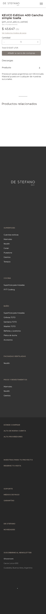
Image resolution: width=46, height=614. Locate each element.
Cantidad (6, 38)
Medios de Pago (11, 495)
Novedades (9, 530)
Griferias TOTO (9, 317)
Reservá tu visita (12, 466)
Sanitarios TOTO (10, 322)
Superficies (9, 228)
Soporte (8, 489)
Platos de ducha (10, 335)
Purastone (8, 253)
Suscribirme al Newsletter (17, 553)
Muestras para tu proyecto (18, 460)
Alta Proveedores (13, 437)
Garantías (9, 500)
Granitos (7, 257)
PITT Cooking (9, 290)
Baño (6, 306)
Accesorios (8, 340)
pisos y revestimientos (15, 380)
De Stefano (9, 524)
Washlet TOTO (10, 326)
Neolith (7, 244)
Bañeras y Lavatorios (12, 331)
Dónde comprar (12, 425)
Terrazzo (7, 262)
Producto (6, 67)
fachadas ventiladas (15, 356)
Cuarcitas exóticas (11, 235)
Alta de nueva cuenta (15, 431)
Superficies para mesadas (14, 285)
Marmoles (8, 239)
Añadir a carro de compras (21, 53)
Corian (6, 248)
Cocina (7, 278)
